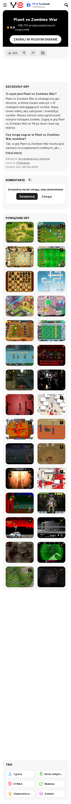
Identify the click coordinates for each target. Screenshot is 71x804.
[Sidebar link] (5, 5)
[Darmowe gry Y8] (17, 5)
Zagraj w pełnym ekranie (35, 39)
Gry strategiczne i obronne (34, 158)
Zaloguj (46, 196)
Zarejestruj (27, 196)
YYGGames (23, 162)
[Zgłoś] (33, 53)
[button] (14, 153)
